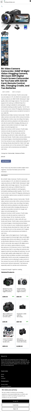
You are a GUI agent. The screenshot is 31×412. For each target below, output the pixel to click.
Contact (3, 378)
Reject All (15, 409)
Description (4, 175)
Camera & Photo (20, 153)
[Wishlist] (26, 2)
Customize (15, 405)
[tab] (15, 175)
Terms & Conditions (6, 386)
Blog (2, 376)
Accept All (15, 401)
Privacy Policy (4, 384)
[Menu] (1, 2)
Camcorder (11, 153)
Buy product (6, 161)
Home (2, 374)
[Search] (23, 2)
